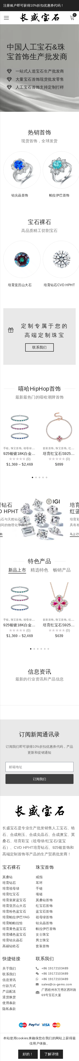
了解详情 (51, 1054)
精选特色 (39, 570)
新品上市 (17, 570)
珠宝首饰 (16, 448)
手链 (6, 448)
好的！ (28, 1054)
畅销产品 (62, 570)
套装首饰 (48, 448)
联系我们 (39, 347)
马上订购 (61, 534)
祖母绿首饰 (30, 448)
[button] (32, 477)
